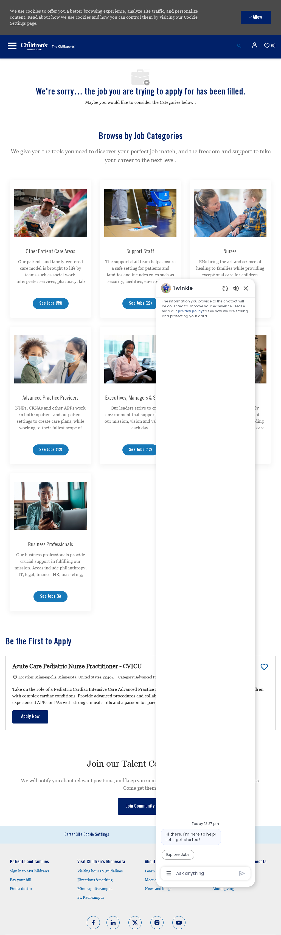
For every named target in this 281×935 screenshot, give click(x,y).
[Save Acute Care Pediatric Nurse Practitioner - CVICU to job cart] (264, 667)
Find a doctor (21, 888)
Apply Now (30, 716)
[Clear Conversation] (225, 288)
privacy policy (190, 311)
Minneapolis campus (94, 888)
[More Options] (168, 873)
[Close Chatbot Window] (245, 288)
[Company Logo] (48, 45)
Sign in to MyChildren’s (29, 871)
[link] (140, 806)
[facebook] (93, 922)
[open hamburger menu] (12, 45)
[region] (205, 580)
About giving (223, 888)
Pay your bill (20, 880)
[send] (242, 873)
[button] (255, 45)
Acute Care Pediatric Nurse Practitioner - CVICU (77, 666)
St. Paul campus (90, 897)
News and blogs (158, 888)
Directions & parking (95, 880)
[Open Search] (239, 46)
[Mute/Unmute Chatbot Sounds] (236, 288)
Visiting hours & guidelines (100, 871)
